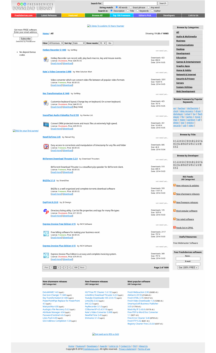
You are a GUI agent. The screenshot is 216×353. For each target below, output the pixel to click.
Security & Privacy (185, 78)
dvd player (178, 114)
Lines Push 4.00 (50, 318)
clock (175, 111)
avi (174, 108)
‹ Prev (46, 267)
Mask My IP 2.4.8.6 (136, 309)
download (67, 63)
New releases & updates (187, 185)
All (177, 32)
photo (176, 122)
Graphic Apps (183, 66)
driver (198, 111)
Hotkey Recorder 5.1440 (54, 49)
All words (123, 7)
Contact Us (125, 346)
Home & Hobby (183, 70)
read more (56, 63)
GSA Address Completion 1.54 (57, 320)
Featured (73, 15)
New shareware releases (188, 194)
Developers (169, 15)
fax (194, 114)
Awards (103, 346)
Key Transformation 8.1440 (56, 93)
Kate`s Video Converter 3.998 (57, 71)
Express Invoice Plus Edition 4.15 (59, 245)
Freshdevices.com (24, 15)
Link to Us (193, 15)
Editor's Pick (145, 15)
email (188, 114)
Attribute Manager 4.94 (54, 312)
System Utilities (184, 87)
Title (131, 10)
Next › (82, 267)
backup (181, 108)
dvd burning (192, 108)
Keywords (144, 10)
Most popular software (186, 210)
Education (181, 57)
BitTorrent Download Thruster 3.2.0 (60, 158)
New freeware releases (187, 202)
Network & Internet (186, 74)
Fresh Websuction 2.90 (138, 292)
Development (183, 53)
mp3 (175, 119)
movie (197, 116)
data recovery (186, 111)
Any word (155, 7)
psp (182, 122)
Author (157, 10)
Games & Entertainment (188, 61)
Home (71, 346)
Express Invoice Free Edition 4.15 (59, 224)
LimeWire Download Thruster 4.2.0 (101, 295)
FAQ (135, 346)
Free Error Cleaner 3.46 (139, 318)
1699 (75, 267)
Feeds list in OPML (184, 227)
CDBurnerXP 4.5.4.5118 (96, 309)
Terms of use (144, 349)
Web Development (185, 91)
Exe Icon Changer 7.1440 (54, 295)
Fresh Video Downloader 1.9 (141, 300)
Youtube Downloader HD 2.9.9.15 (100, 297)
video (191, 125)
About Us (143, 346)
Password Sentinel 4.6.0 (54, 315)
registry (190, 122)
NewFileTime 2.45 (52, 136)
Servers (180, 83)
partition (191, 119)
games (189, 116)
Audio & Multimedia (186, 36)
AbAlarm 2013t (135, 295)
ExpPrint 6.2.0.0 (50, 202)
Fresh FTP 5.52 (134, 320)
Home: (46, 33)
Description (118, 10)
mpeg (182, 119)
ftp (182, 116)
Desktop (180, 49)
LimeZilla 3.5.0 (92, 300)
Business (180, 40)
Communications (185, 45)
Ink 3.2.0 (89, 303)
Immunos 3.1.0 (92, 318)
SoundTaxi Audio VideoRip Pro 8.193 (61, 115)
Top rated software (185, 219)
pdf (198, 119)
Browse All (97, 15)
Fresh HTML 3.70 (135, 297)
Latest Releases (49, 15)
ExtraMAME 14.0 (50, 292)
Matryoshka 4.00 (50, 306)
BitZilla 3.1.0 (49, 180)
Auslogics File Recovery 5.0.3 (56, 309)
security (177, 125)
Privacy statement (127, 349)
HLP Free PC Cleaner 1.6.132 (98, 292)
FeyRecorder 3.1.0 (93, 306)
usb (184, 125)
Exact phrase (139, 7)
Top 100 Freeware (121, 15)
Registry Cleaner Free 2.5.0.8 (141, 323)
